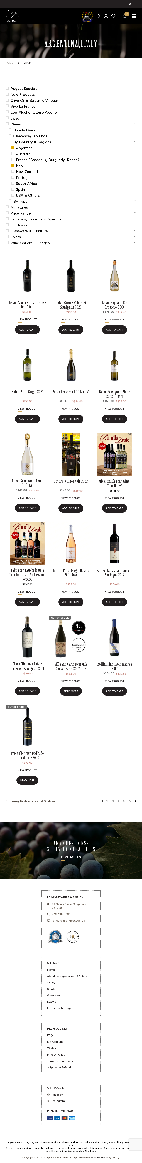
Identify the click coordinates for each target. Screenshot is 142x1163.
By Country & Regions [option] (32, 142)
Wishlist (52, 1048)
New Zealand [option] (27, 171)
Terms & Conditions (60, 1061)
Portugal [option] (23, 177)
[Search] (99, 16)
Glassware (53, 995)
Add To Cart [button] (27, 329)
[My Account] (106, 16)
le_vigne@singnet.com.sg (68, 920)
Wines (51, 982)
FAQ (50, 1035)
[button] (71, 124)
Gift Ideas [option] (19, 225)
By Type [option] (20, 201)
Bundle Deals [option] (24, 130)
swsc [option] (15, 118)
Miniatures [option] (19, 207)
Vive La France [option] (23, 106)
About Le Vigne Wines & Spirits (67, 976)
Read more (71, 691)
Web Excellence (99, 1157)
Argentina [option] (24, 148)
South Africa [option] (26, 183)
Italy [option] (19, 165)
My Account (55, 1041)
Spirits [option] (16, 237)
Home (9, 62)
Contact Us (71, 857)
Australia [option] (23, 154)
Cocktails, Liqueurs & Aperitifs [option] (36, 219)
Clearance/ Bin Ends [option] (30, 136)
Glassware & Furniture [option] (29, 231)
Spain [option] (20, 189)
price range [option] (21, 213)
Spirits (51, 989)
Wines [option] (16, 124)
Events (51, 1002)
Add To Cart (114, 508)
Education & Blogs (59, 1008)
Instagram (58, 1101)
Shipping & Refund (59, 1067)
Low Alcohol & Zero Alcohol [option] (34, 112)
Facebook (58, 1094)
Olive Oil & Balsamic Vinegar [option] (34, 100)
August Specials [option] (24, 88)
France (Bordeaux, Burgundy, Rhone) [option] (47, 160)
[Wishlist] (113, 16)
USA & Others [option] (28, 195)
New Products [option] (23, 94)
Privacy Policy (56, 1054)
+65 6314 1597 (61, 914)
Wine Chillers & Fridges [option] (30, 243)
